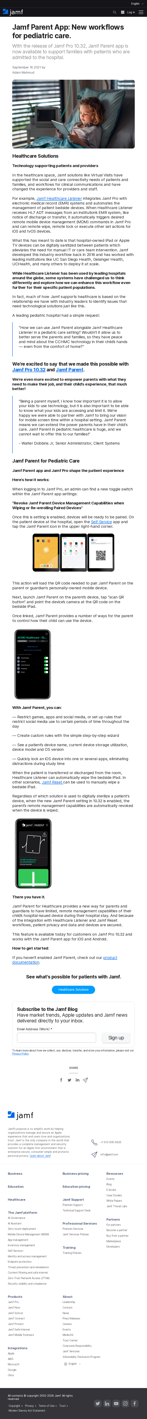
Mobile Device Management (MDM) (28, 1234)
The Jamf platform (22, 1212)
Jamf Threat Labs (116, 1206)
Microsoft (14, 1364)
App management (18, 1239)
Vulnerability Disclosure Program (81, 1356)
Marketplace (113, 1241)
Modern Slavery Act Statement (27, 1410)
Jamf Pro (13, 1302)
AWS (10, 1359)
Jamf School (15, 1313)
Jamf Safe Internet (19, 1329)
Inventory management (21, 1245)
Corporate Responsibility (77, 1345)
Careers (67, 1324)
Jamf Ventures (71, 1351)
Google (12, 1369)
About (68, 1297)
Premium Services (73, 1228)
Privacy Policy (20, 1053)
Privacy (29, 1405)
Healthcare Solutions (73, 989)
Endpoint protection (19, 1261)
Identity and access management (27, 1256)
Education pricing (76, 1186)
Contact (68, 1307)
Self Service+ (15, 1250)
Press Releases (71, 1318)
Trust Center (70, 1340)
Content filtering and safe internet (28, 1272)
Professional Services (80, 1223)
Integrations (18, 1348)
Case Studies (114, 1195)
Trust (62, 1405)
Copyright (14, 1405)
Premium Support (73, 1204)
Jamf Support (73, 1199)
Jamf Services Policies (76, 1234)
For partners (113, 1224)
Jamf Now (14, 1307)
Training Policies (72, 1252)
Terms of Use (47, 1405)
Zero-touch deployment (22, 1228)
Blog (109, 1184)
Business (15, 1173)
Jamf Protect (16, 1324)
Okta (11, 1375)
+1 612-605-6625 (110, 1142)
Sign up (116, 1038)
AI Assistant (15, 1223)
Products (15, 1297)
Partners (113, 1219)
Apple (11, 1353)
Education (16, 1186)
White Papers (114, 1200)
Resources (114, 1173)
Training (69, 1247)
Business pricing (76, 1173)
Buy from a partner (117, 1235)
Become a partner (116, 1230)
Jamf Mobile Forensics (21, 1334)
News (66, 1313)
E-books (111, 1189)
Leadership (69, 1302)
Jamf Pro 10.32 (29, 370)
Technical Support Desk (77, 1210)
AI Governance (16, 1217)
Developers (113, 1246)
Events (110, 1178)
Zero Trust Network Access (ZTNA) (29, 1278)
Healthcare (16, 1199)
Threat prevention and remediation (28, 1267)
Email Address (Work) (34, 1029)
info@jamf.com (109, 1154)
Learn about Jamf (40, 1155)
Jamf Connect (16, 1318)
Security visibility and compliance (27, 1283)
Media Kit (68, 1334)
